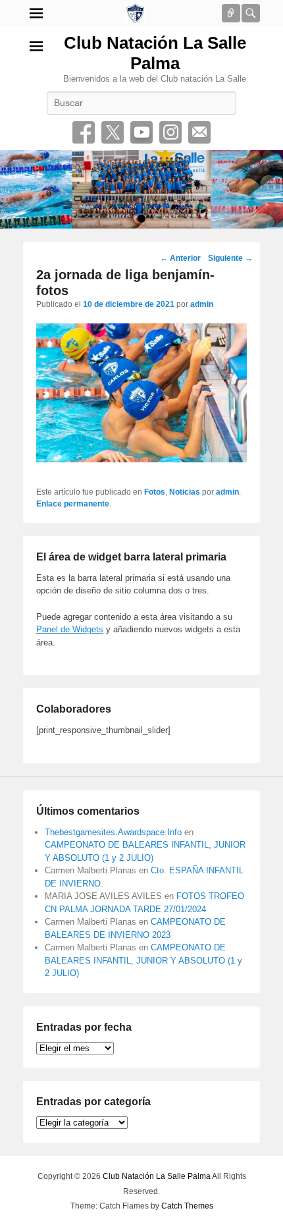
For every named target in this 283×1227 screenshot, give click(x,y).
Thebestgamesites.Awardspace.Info (113, 832)
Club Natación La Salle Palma (155, 53)
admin (201, 304)
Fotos (154, 492)
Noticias (184, 492)
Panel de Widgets (69, 629)
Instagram (170, 132)
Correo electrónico (199, 132)
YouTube (141, 132)
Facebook (83, 132)
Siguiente (230, 258)
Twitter (112, 132)
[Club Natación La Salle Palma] (134, 13)
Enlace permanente (72, 503)
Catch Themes (187, 1206)
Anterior (180, 258)
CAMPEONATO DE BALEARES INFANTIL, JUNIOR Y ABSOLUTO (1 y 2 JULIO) (143, 960)
